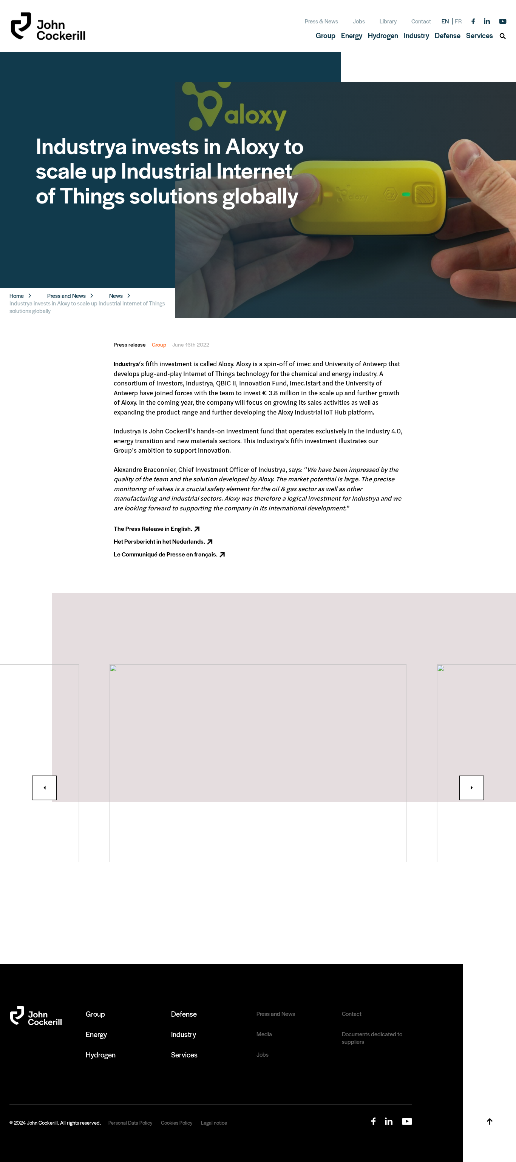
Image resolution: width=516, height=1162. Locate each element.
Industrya (126, 363)
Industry (183, 1034)
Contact (421, 21)
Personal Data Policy (130, 1122)
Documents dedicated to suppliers (372, 1037)
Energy (96, 1034)
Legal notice (214, 1122)
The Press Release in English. (153, 528)
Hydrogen (101, 1054)
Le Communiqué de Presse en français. (166, 554)
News (116, 295)
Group (159, 344)
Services (184, 1054)
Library (388, 21)
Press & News (321, 21)
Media (264, 1034)
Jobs (359, 21)
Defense (184, 1013)
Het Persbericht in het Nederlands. (159, 541)
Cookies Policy (176, 1122)
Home (16, 295)
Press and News (66, 295)
